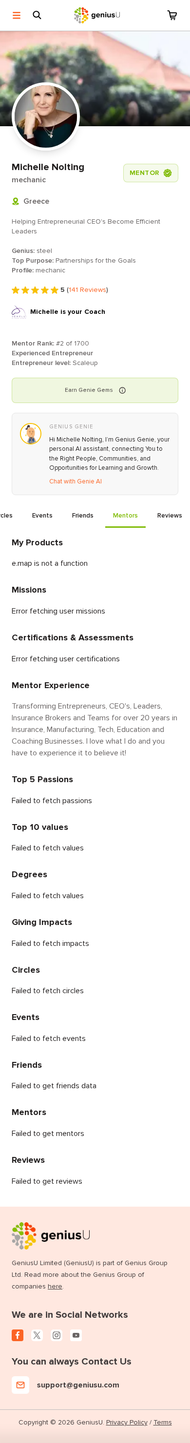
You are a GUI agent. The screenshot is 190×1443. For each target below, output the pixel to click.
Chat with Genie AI (75, 481)
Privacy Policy (127, 1422)
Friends (83, 515)
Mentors (125, 515)
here (55, 1286)
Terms (162, 1422)
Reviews (169, 515)
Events (42, 515)
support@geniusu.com (78, 1385)
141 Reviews (87, 290)
